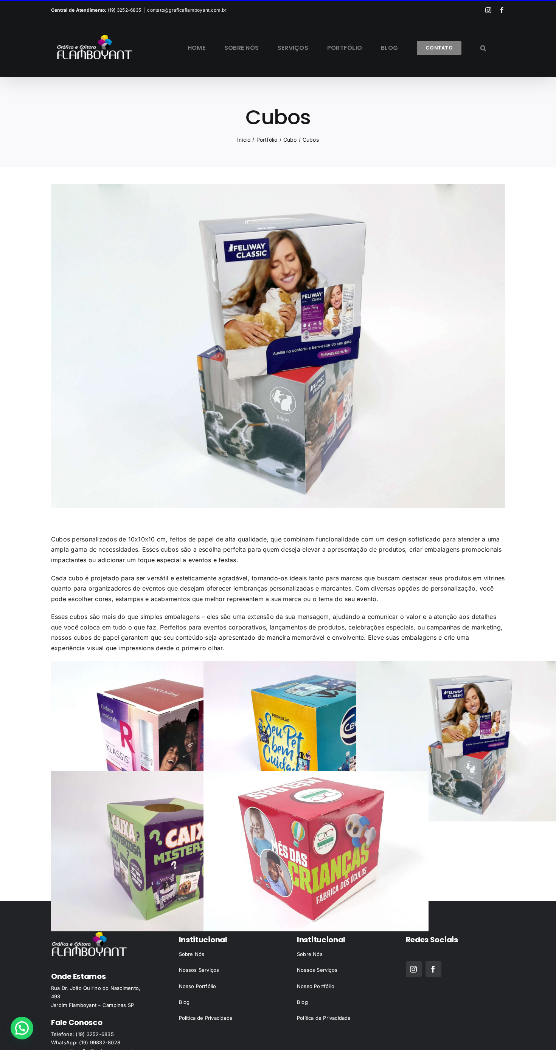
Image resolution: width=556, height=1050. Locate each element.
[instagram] (414, 969)
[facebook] (433, 969)
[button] (483, 48)
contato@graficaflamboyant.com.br (187, 10)
